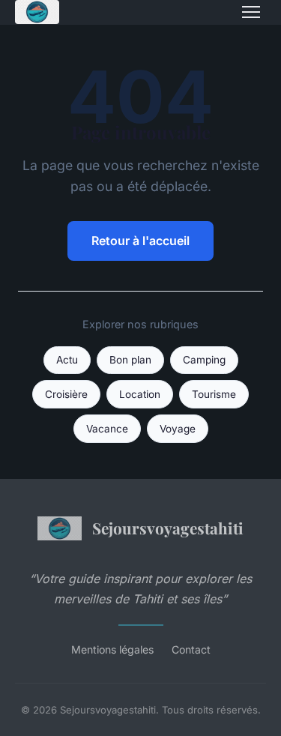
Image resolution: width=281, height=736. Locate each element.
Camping (204, 360)
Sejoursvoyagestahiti (168, 527)
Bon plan (130, 360)
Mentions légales (112, 649)
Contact (191, 649)
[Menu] (251, 12)
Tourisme (214, 394)
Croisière (66, 394)
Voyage (178, 429)
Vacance (107, 429)
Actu (67, 360)
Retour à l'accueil (140, 240)
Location (139, 394)
